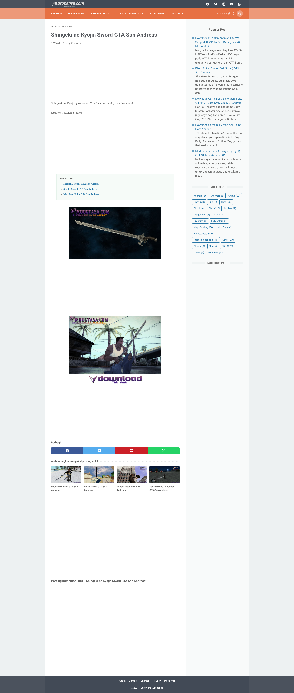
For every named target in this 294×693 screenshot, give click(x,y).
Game (219, 214)
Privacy (157, 680)
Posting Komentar (72, 43)
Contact (133, 680)
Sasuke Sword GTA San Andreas (80, 189)
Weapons (216, 252)
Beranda (56, 13)
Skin (227, 246)
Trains (199, 252)
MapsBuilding (204, 227)
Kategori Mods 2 (130, 13)
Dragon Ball (202, 214)
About (122, 680)
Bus (213, 202)
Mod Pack (178, 13)
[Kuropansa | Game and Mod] (70, 4)
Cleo (214, 208)
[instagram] (223, 4)
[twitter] (215, 4)
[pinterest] (131, 450)
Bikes (199, 202)
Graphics (200, 221)
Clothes (230, 208)
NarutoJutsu (203, 233)
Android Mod (157, 13)
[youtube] (231, 4)
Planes (199, 246)
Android (200, 195)
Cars (226, 202)
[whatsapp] (239, 4)
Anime (234, 195)
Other (228, 239)
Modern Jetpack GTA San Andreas (81, 183)
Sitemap (145, 680)
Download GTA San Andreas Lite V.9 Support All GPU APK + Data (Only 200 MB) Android (218, 42)
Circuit (199, 208)
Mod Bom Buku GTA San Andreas (81, 194)
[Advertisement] (115, 73)
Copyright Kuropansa (152, 687)
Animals (217, 195)
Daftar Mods (76, 13)
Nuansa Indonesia (206, 239)
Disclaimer (169, 680)
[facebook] (207, 4)
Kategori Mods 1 (101, 13)
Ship (213, 246)
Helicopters (219, 221)
